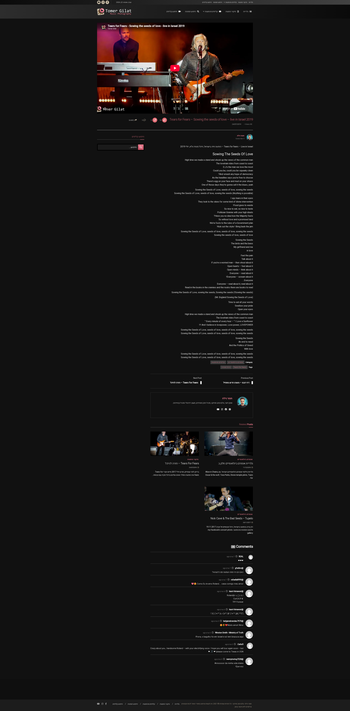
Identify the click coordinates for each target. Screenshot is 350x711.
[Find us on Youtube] (99, 2)
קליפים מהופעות (231, 2)
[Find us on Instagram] (103, 2)
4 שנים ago (218, 659)
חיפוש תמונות (217, 2)
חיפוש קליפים (207, 2)
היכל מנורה (226, 367)
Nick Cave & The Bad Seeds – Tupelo (232, 518)
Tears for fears (240, 367)
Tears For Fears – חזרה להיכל (182, 463)
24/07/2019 (236, 124)
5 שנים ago (215, 621)
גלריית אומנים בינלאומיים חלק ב (235, 463)
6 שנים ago (221, 591)
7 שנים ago (231, 556)
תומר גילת (240, 135)
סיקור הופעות (242, 2)
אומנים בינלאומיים (235, 362)
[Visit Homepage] (114, 11)
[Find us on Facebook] (107, 2)
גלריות (251, 2)
